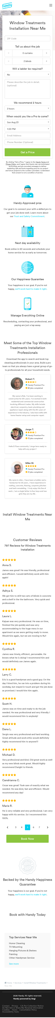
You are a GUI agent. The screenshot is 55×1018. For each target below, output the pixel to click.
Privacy (15, 1006)
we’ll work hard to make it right (31, 288)
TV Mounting (15, 946)
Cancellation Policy (28, 1010)
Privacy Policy (11, 164)
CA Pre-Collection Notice (32, 1006)
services (18, 983)
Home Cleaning (17, 943)
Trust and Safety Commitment (29, 216)
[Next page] (48, 827)
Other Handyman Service (22, 957)
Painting (13, 954)
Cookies (6, 1010)
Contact (5, 1006)
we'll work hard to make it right (31, 894)
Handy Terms (41, 162)
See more (14, 963)
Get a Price (28, 152)
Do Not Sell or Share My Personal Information (22, 1008)
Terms (14, 1010)
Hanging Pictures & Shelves (23, 950)
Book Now (27, 838)
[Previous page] (7, 827)
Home (9, 983)
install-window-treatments (35, 983)
